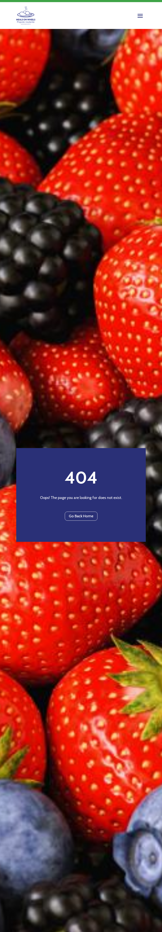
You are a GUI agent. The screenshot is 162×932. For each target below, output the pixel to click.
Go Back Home (81, 516)
